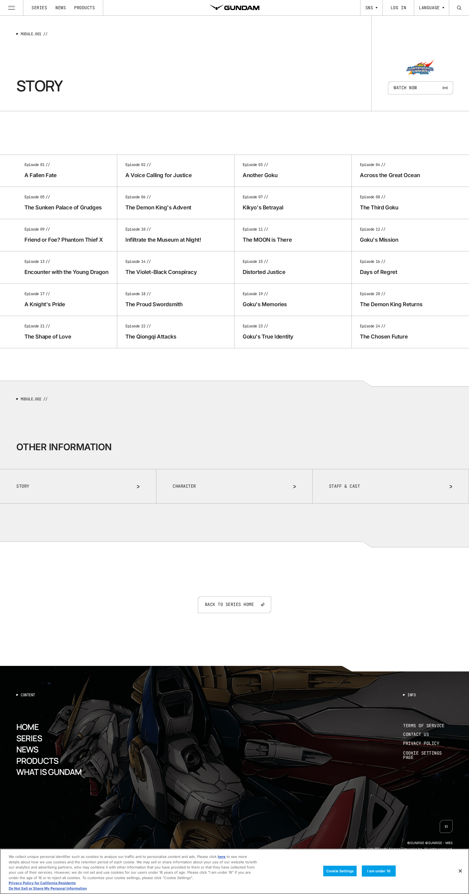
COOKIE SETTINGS (428, 755)
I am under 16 (378, 871)
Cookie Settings (340, 871)
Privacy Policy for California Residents (42, 883)
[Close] (460, 871)
